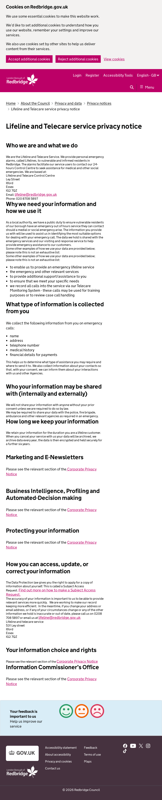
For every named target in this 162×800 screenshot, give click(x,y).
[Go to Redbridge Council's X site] (141, 746)
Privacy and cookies (58, 761)
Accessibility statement (61, 747)
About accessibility (58, 754)
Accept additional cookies (29, 59)
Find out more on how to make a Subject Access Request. (51, 592)
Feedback (90, 747)
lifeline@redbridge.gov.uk (36, 194)
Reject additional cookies (78, 59)
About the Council (35, 103)
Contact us (52, 768)
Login (77, 75)
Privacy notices (99, 103)
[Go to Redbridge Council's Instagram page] (148, 746)
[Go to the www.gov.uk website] (22, 760)
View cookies (114, 59)
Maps (87, 761)
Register (92, 75)
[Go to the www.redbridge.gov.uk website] (22, 777)
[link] (81, 718)
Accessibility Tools (118, 75)
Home (11, 103)
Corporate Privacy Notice (77, 661)
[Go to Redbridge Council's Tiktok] (125, 751)
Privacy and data (68, 103)
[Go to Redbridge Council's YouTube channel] (133, 746)
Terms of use (92, 754)
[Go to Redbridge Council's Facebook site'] (125, 746)
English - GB (146, 75)
